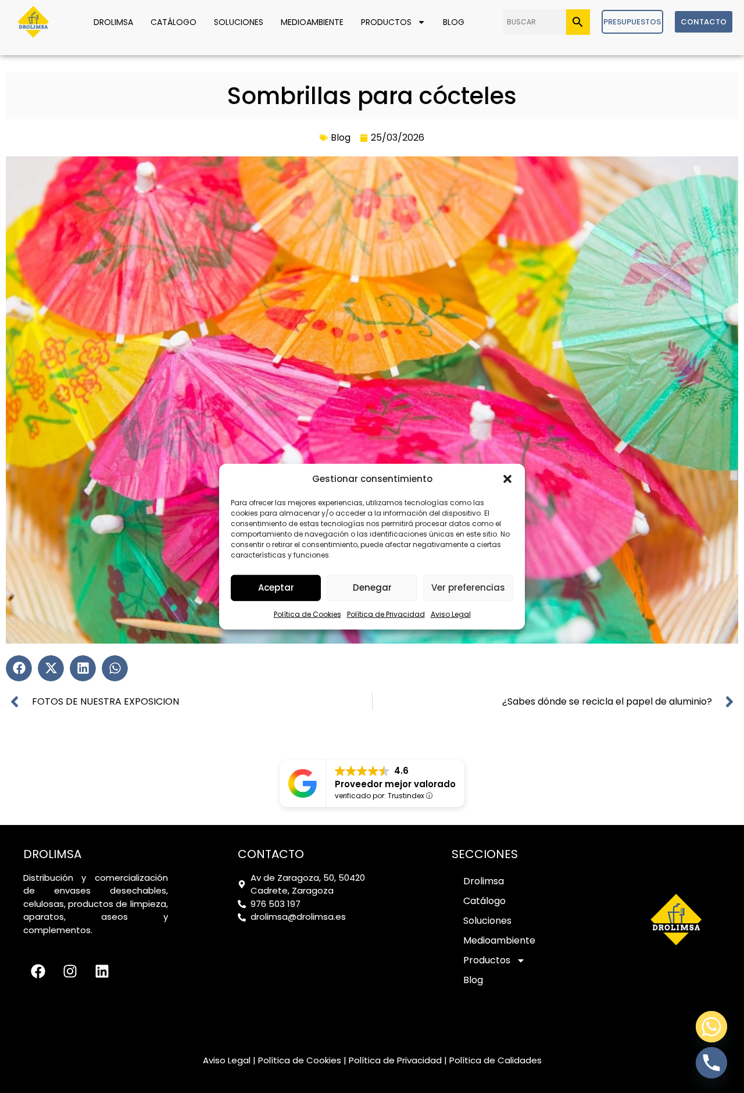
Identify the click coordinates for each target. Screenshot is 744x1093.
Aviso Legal (451, 614)
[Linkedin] (101, 971)
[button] (507, 479)
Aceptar (276, 587)
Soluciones (238, 22)
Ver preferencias (468, 587)
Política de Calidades (495, 1060)
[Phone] (711, 1062)
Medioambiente (312, 22)
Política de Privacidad (386, 614)
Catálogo (173, 22)
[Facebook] (37, 971)
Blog (453, 22)
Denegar (372, 587)
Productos (386, 22)
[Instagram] (69, 971)
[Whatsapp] (711, 1026)
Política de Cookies (307, 614)
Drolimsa (113, 22)
